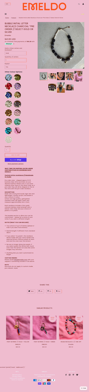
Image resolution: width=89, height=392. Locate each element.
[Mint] (17, 122)
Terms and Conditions (17, 378)
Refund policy (17, 375)
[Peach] (8, 122)
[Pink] (17, 113)
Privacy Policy (17, 376)
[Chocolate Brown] (8, 113)
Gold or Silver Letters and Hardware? (13, 49)
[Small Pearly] (8, 139)
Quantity (7, 146)
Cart (82, 14)
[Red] (8, 86)
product (13, 17)
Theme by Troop (39, 375)
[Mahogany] (17, 130)
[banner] (44, 6)
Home (7, 17)
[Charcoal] (17, 104)
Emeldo (8, 35)
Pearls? (7, 64)
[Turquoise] (8, 130)
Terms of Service (17, 380)
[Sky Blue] (8, 77)
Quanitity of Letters (11, 57)
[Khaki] (17, 77)
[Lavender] (17, 86)
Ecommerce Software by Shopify (46, 375)
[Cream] (8, 104)
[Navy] (8, 95)
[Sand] (17, 95)
